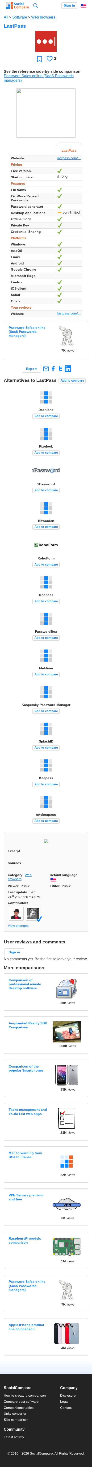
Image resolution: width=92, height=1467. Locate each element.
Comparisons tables (18, 1408)
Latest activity (14, 1437)
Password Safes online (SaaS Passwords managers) (27, 332)
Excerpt (14, 851)
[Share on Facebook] (53, 368)
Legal (64, 1401)
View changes (18, 925)
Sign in (69, 5)
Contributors (18, 903)
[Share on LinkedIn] (68, 368)
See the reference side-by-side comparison (42, 71)
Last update (17, 892)
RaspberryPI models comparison (25, 1240)
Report (31, 369)
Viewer (13, 886)
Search (35, 5)
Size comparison (16, 1419)
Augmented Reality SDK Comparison (28, 1025)
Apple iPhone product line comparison (26, 1327)
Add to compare (72, 380)
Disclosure (68, 1395)
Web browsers (43, 17)
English (83, 6)
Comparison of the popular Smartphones (26, 1068)
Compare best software (21, 1401)
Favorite (39, 59)
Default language (63, 875)
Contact (66, 1408)
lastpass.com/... (69, 158)
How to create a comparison (25, 1395)
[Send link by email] (46, 368)
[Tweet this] (60, 368)
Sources (14, 863)
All (6, 17)
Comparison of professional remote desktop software (25, 984)
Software (19, 17)
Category (15, 875)
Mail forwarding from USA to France (25, 1155)
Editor (54, 886)
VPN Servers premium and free (26, 1197)
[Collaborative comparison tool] (17, 5)
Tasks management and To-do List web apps (28, 1111)
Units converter (15, 1413)
